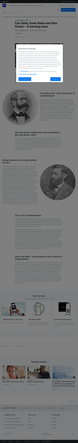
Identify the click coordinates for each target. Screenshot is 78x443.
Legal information (32, 74)
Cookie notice (22, 74)
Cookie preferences (24, 79)
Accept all (55, 79)
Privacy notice (24, 71)
